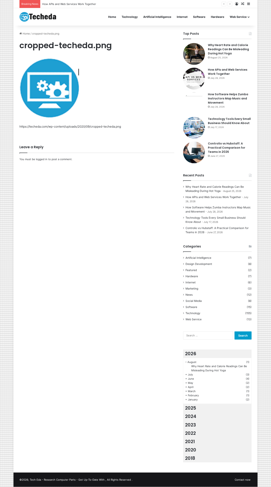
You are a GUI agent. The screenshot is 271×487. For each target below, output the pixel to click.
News (189, 294)
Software (199, 16)
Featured (191, 270)
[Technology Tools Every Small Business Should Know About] (194, 128)
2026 (190, 353)
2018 (190, 458)
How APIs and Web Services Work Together (227, 72)
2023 (190, 425)
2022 (190, 433)
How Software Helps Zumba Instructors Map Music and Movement (228, 98)
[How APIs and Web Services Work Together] (194, 79)
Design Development (198, 264)
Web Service (238, 16)
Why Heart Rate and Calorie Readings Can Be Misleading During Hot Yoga (228, 49)
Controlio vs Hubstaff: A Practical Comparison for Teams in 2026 (226, 147)
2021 (190, 441)
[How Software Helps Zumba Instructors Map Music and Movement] (194, 103)
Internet (182, 16)
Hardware (217, 16)
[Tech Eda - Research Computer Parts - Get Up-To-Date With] (38, 17)
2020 (190, 450)
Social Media (193, 300)
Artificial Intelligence (157, 16)
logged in (41, 159)
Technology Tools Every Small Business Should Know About (229, 121)
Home (112, 16)
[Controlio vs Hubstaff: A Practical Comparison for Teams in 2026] (194, 152)
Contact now (243, 479)
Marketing (191, 288)
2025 (190, 408)
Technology (130, 16)
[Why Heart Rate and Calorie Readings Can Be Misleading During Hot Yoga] (194, 54)
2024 (190, 416)
